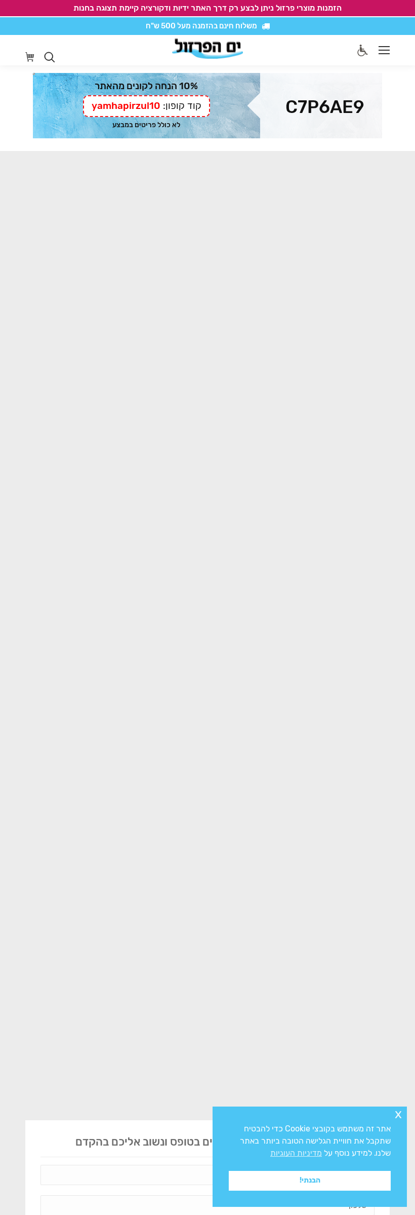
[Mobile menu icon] (384, 50)
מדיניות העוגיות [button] (296, 1153)
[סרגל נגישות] (362, 50)
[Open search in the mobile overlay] (50, 57)
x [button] (398, 1114)
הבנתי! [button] (310, 1180)
